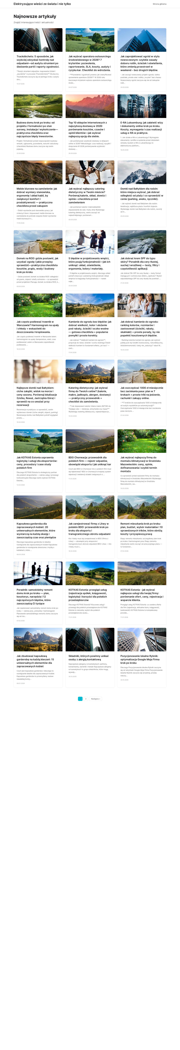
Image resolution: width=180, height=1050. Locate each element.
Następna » (95, 699)
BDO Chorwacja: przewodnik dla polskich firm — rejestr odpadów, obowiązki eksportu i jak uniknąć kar (90, 461)
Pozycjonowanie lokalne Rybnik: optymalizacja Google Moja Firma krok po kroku (139, 659)
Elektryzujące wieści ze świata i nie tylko (42, 4)
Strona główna (159, 4)
